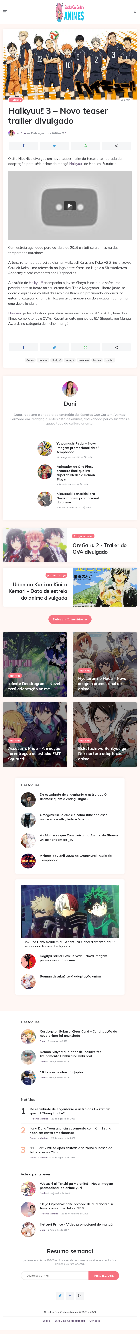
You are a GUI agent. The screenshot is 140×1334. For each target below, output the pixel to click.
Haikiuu (43, 360)
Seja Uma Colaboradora (69, 1320)
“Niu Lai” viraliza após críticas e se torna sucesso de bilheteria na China (71, 1150)
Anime (30, 360)
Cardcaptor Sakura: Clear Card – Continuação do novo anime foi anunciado (78, 1033)
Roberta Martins (39, 1118)
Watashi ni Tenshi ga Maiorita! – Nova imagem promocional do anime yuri (76, 1185)
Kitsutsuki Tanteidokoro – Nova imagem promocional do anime (78, 498)
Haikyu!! (56, 360)
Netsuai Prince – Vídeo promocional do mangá (76, 1224)
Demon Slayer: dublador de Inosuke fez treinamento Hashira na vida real (70, 1054)
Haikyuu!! (76, 163)
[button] (70, 205)
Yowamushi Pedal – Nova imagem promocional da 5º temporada (78, 447)
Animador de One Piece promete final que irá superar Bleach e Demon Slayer (76, 472)
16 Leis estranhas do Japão (61, 1072)
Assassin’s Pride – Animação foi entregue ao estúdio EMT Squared (34, 753)
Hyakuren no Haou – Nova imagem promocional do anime (102, 683)
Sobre (46, 1320)
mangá (70, 360)
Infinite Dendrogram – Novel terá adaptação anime (34, 686)
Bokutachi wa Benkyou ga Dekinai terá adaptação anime (102, 753)
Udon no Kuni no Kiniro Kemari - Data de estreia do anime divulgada (38, 591)
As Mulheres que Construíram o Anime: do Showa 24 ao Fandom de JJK (79, 837)
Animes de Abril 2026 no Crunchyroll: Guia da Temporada (76, 858)
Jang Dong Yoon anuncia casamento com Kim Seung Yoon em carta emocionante (70, 1130)
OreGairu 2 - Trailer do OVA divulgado (99, 548)
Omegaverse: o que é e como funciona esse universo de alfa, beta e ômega (73, 817)
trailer (110, 360)
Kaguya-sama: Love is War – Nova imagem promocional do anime (73, 958)
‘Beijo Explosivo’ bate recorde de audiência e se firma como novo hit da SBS (77, 1206)
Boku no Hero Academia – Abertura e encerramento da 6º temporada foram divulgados (69, 944)
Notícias (16, 99)
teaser (97, 360)
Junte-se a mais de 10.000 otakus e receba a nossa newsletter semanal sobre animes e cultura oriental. (70, 1262)
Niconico (83, 360)
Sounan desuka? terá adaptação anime (71, 976)
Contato (94, 1320)
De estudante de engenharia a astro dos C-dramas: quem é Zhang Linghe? (73, 796)
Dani (24, 133)
